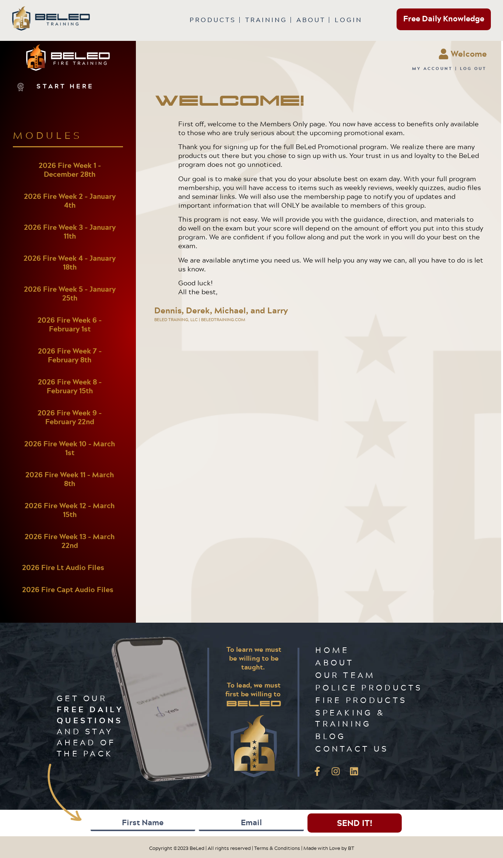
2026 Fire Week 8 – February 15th (70, 386)
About (311, 20)
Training (266, 20)
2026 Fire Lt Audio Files (63, 567)
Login (348, 20)
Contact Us (351, 748)
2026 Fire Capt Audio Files (67, 589)
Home (332, 650)
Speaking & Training (350, 717)
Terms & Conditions (277, 848)
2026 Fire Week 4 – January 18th (70, 262)
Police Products (369, 687)
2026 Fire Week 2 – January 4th (70, 201)
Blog (330, 736)
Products (213, 20)
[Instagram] (335, 771)
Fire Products (361, 700)
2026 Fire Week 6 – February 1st (70, 324)
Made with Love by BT (328, 848)
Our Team (345, 675)
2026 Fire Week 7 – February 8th (70, 355)
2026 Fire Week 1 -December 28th (70, 170)
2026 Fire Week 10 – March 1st (69, 448)
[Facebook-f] (317, 771)
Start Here (65, 86)
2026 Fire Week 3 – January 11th (70, 231)
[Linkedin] (354, 771)
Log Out (473, 68)
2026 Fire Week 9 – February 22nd (70, 417)
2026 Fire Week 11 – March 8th (69, 479)
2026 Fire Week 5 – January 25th (70, 293)
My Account (432, 68)
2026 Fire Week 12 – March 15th (70, 510)
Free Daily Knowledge (443, 18)
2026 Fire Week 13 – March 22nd (70, 541)
